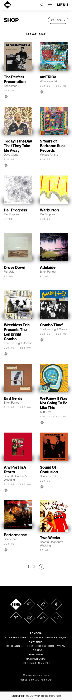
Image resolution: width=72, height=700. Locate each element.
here (58, 695)
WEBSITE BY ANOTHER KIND (36, 679)
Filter (56, 20)
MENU (62, 5)
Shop (11, 20)
